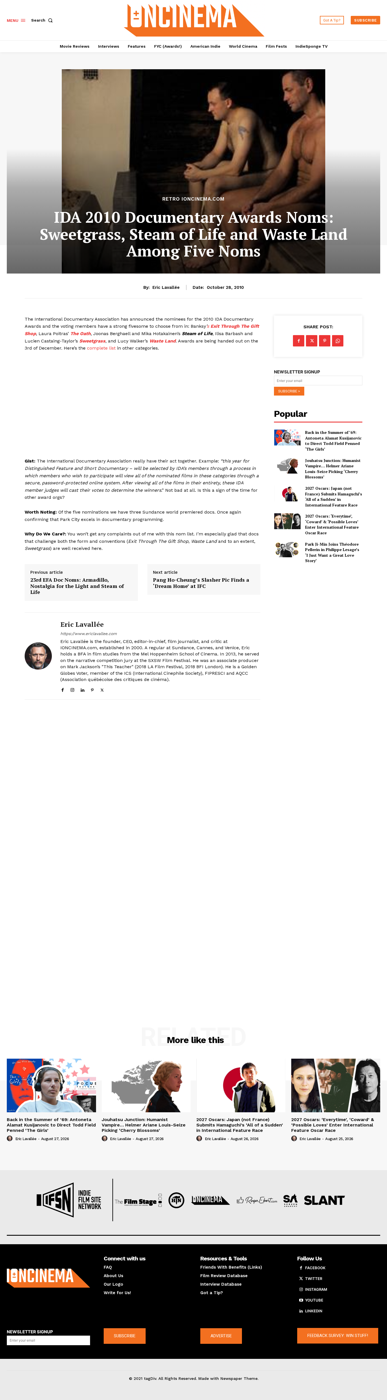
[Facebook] (62, 689)
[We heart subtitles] (194, 19)
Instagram (316, 1289)
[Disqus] (142, 782)
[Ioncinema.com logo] (48, 1278)
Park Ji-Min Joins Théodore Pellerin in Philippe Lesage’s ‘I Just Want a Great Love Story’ (332, 552)
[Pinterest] (92, 689)
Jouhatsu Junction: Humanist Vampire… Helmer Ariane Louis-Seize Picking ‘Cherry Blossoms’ (333, 469)
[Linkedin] (82, 689)
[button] (43, 20)
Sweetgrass (92, 341)
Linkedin (313, 1311)
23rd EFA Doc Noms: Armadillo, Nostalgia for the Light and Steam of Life (77, 586)
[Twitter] (102, 689)
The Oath (80, 333)
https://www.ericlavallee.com (88, 633)
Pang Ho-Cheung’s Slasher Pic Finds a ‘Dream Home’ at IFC (201, 583)
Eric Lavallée (166, 287)
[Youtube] (301, 1300)
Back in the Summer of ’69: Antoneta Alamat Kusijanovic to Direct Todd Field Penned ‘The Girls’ (333, 441)
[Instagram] (72, 689)
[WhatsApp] (337, 340)
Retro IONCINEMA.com (193, 199)
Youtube (314, 1300)
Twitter (313, 1278)
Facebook (315, 1268)
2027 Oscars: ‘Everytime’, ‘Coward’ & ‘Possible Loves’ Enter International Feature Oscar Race (332, 524)
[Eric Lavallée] (38, 656)
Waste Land (162, 341)
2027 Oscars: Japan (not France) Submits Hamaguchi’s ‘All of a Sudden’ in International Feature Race (333, 496)
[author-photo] (10, 1139)
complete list (101, 348)
